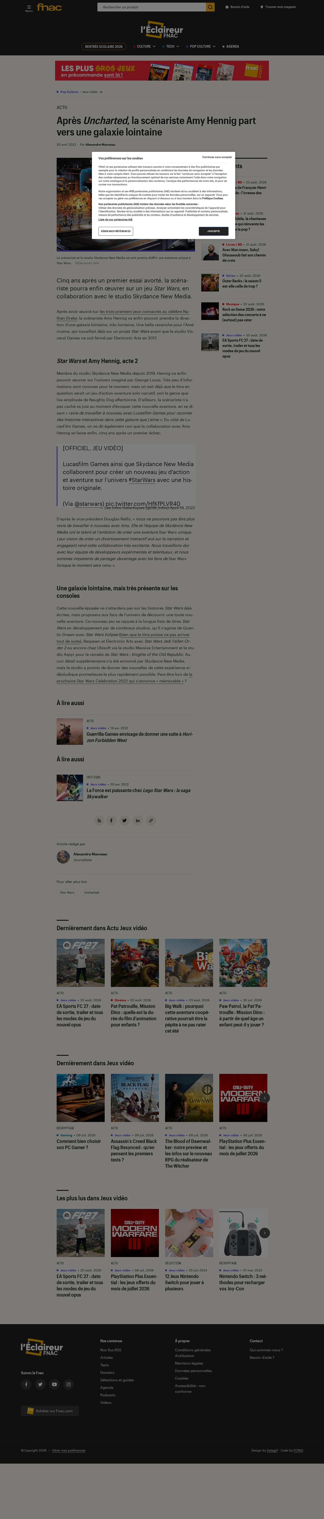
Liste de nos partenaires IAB (115, 219)
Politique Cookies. (212, 198)
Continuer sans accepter (217, 157)
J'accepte (213, 231)
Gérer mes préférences (116, 231)
